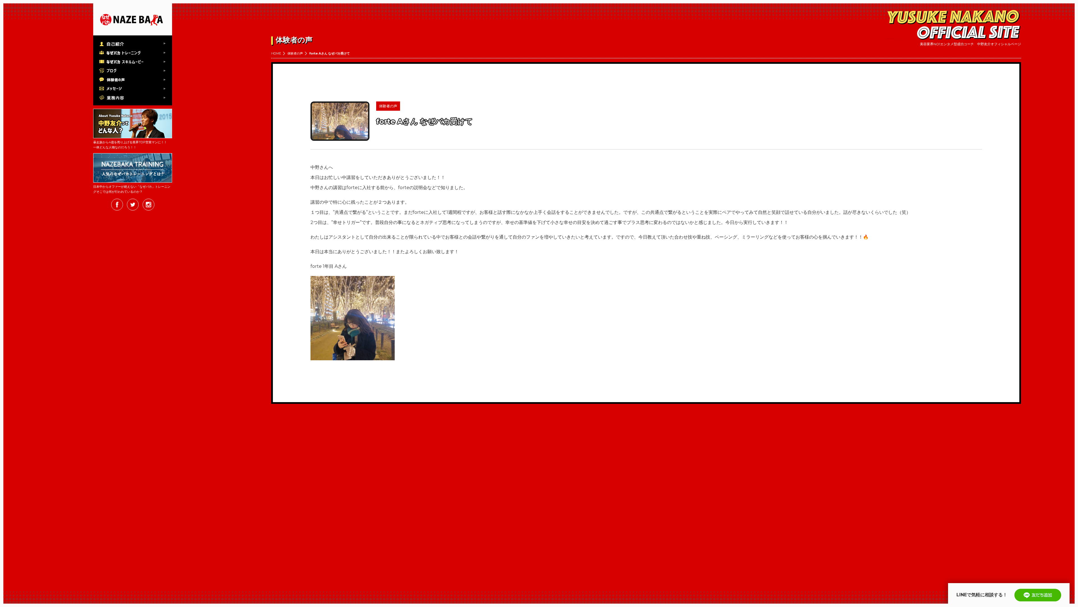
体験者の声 (295, 53)
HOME (276, 53)
